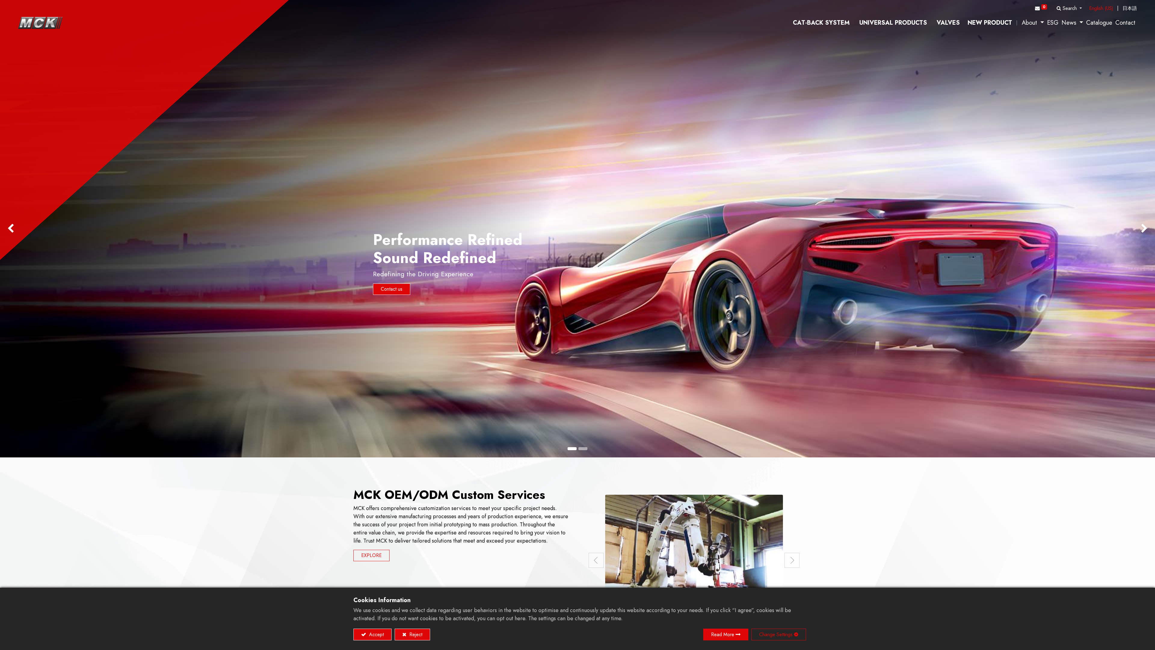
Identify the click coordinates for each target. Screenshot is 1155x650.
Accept (376, 634)
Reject (415, 634)
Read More (722, 634)
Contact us (391, 289)
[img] (46, 228)
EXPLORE (371, 555)
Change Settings (776, 634)
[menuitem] (821, 22)
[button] (1069, 8)
